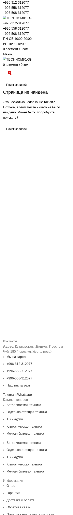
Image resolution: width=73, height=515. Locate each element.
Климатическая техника (24, 426)
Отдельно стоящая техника (26, 412)
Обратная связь (18, 507)
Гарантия (13, 493)
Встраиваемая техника (23, 405)
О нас (10, 485)
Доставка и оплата (20, 500)
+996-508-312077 (16, 13)
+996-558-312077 (16, 7)
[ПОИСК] (64, 84)
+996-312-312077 (16, 2)
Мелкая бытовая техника (25, 433)
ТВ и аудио (14, 419)
